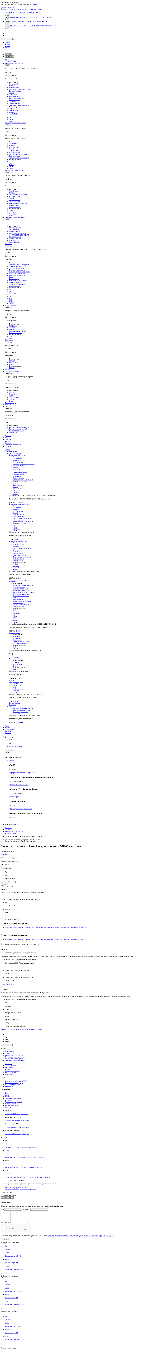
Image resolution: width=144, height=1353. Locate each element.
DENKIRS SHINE (15, 231)
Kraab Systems (13, 110)
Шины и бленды (10, 403)
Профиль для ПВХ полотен (14, 63)
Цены (7, 437)
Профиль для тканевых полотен (15, 123)
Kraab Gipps (13, 214)
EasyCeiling (8, 439)
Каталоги (12, 399)
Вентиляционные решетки (17, 331)
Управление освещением (17, 284)
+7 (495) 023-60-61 (33, 17)
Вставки (7, 369)
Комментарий (5, 1222)
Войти (11, 740)
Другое (11, 364)
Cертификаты (9, 729)
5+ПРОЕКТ (13, 119)
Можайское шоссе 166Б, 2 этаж (20, 26)
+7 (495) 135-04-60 (23, 13)
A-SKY (11, 298)
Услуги (7, 406)
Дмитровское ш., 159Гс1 (18, 17)
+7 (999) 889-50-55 (36, 13)
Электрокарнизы (14, 96)
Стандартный (13, 84)
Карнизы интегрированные (18, 154)
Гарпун (11, 396)
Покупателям (9, 56)
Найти (7, 752)
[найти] (24, 821)
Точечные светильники (16, 268)
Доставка (8, 436)
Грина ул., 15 (12, 13)
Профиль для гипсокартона (14, 170)
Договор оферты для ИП (13, 1105)
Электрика (8, 404)
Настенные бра (14, 279)
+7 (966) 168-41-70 (46, 17)
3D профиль (13, 101)
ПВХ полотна (9, 60)
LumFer (11, 121)
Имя (2, 1209)
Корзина (7, 46)
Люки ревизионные (15, 333)
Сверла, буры (13, 394)
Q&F (10, 289)
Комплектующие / (11, 833)
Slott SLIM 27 (13, 114)
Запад (7, 26)
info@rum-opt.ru (22, 1114)
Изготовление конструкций (18, 429)
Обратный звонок (7, 39)
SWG (10, 291)
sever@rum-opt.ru (23, 1120)
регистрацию (33, 4)
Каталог (7, 44)
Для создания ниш (15, 91)
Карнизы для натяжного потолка (20, 89)
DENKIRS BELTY (15, 238)
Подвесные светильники (17, 275)
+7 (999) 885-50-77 (50, 26)
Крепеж (11, 392)
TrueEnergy (12, 293)
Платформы (13, 326)
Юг (6, 13)
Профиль (8, 47)
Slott (10, 117)
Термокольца (13, 327)
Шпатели (12, 361)
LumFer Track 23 (14, 242)
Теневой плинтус (14, 191)
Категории (8, 54)
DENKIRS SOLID (15, 237)
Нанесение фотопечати (16, 431)
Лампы (11, 277)
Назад (7, 65)
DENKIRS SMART (15, 228)
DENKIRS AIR (14, 240)
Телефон (26, 1209)
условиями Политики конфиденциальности (63, 1236)
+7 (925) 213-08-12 (43, 21)
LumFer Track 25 (14, 230)
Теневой (11, 93)
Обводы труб (13, 329)
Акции (7, 441)
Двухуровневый (14, 87)
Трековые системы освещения (19, 105)
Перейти (20, 502)
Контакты (8, 446)
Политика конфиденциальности (15, 1187)
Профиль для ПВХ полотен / (15, 831)
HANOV (11, 368)
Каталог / (8, 829)
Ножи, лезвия (13, 362)
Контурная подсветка (16, 98)
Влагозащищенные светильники (19, 272)
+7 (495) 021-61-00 (31, 21)
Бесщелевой (13, 94)
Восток (7, 21)
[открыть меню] (13, 39)
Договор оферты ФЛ (11, 1103)
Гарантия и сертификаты (13, 444)
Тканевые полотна (11, 62)
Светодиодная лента (15, 266)
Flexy (10, 108)
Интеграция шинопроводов (18, 203)
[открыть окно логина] (5, 736)
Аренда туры (13, 432)
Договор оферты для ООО (13, 1102)
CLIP (10, 300)
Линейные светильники (17, 273)
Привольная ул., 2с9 (17, 21)
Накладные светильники (17, 270)
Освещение (8, 244)
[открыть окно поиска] (5, 748)
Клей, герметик (14, 397)
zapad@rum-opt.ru (23, 1134)
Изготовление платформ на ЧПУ (20, 427)
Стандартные (13, 143)
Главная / (8, 828)
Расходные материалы (12, 371)
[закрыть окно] (1, 51)
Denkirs (11, 165)
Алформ (11, 112)
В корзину (4, 884)
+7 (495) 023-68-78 (37, 26)
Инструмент (9, 340)
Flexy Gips (12, 212)
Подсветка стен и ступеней (18, 280)
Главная (7, 42)
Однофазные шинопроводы (18, 233)
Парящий (12, 86)
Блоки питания (14, 282)
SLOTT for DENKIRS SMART (19, 235)
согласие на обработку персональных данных (98, 1236)
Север (7, 17)
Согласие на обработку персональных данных (20, 1189)
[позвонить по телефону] (5, 32)
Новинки (8, 443)
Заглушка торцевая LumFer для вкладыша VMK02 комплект (67, 927)
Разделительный (14, 200)
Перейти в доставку (7, 984)
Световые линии (14, 100)
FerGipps (11, 210)
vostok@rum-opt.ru (23, 1127)
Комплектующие (14, 103)
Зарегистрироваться (7, 7)
